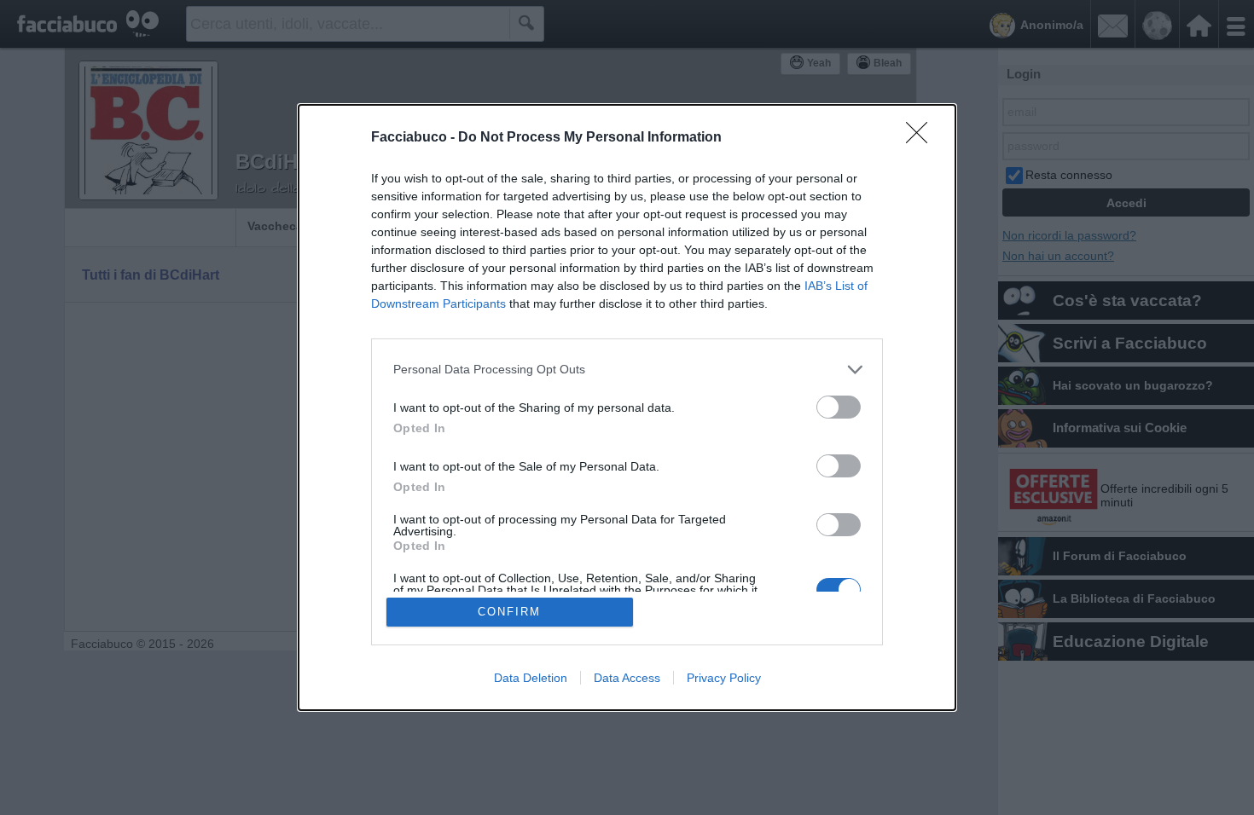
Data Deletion (530, 678)
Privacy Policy (724, 678)
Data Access (627, 678)
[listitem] (627, 370)
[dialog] (627, 408)
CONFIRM (509, 611)
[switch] (838, 407)
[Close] (922, 138)
